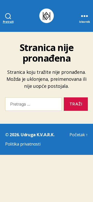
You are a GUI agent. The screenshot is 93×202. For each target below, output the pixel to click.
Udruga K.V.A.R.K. (37, 135)
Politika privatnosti (23, 144)
